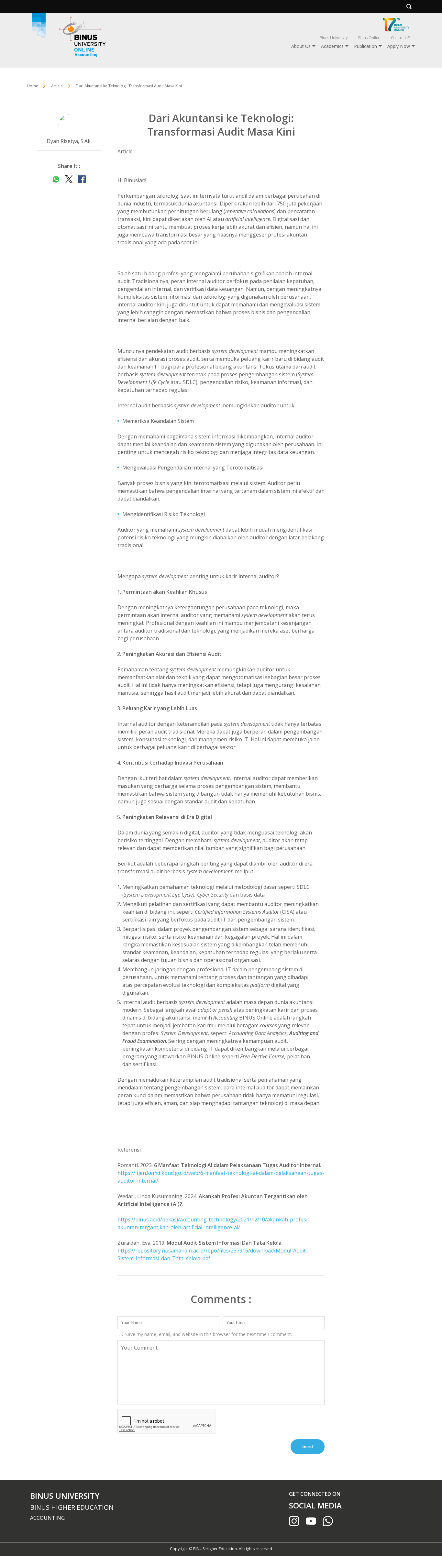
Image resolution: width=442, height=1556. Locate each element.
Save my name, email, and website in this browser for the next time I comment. (208, 1334)
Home (32, 86)
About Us (301, 46)
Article (125, 151)
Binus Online (369, 37)
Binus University (334, 37)
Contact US (400, 37)
